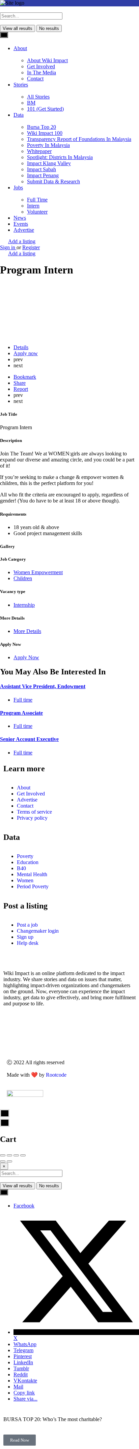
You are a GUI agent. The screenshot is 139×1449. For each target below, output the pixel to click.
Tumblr (21, 1368)
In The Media (41, 72)
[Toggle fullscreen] (16, 1155)
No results (49, 28)
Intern (33, 206)
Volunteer (37, 212)
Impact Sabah (41, 169)
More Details (27, 631)
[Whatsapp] (20, 1037)
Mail (18, 1386)
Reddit (20, 1374)
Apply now (25, 353)
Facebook (23, 1206)
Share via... (25, 1399)
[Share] (9, 1155)
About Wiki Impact (47, 60)
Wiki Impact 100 (44, 133)
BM (31, 103)
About (20, 48)
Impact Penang (43, 175)
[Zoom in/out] (23, 1155)
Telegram (23, 1350)
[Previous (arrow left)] (2, 1161)
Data (18, 115)
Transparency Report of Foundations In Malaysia (79, 139)
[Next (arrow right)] (9, 1161)
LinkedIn (23, 1362)
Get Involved (41, 66)
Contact (35, 78)
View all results (17, 28)
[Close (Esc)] (2, 1155)
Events (20, 224)
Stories (20, 84)
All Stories (38, 97)
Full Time (37, 199)
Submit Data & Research (53, 181)
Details (20, 347)
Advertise (23, 230)
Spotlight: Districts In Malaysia (60, 157)
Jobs (18, 187)
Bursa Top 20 (41, 127)
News (19, 218)
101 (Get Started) (45, 109)
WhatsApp (24, 1344)
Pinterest (22, 1356)
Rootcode (56, 1075)
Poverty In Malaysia (48, 145)
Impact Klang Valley (49, 163)
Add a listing (21, 241)
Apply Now (26, 657)
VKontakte (25, 1380)
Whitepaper (39, 151)
